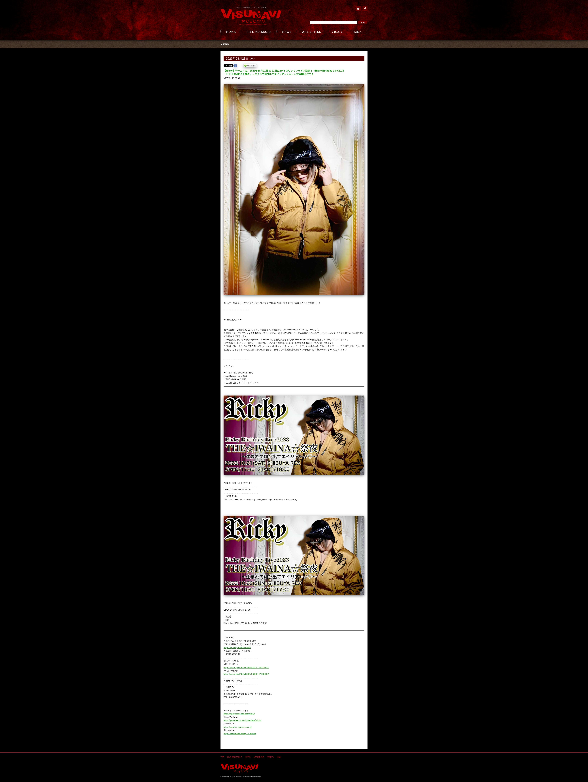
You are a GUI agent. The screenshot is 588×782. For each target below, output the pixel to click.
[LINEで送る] (250, 65)
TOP (222, 757)
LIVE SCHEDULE (259, 31)
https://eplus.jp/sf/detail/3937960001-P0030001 (246, 674)
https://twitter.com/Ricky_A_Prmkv (240, 733)
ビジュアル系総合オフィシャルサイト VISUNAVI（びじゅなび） (251, 17)
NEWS (286, 31)
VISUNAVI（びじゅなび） (240, 768)
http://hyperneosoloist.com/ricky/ (239, 713)
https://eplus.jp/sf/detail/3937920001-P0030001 (246, 667)
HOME (231, 31)
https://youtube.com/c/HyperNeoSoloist (242, 720)
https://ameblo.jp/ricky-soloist (238, 727)
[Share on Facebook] (235, 65)
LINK (357, 31)
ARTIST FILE (311, 31)
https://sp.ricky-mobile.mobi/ (237, 647)
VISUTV (337, 31)
